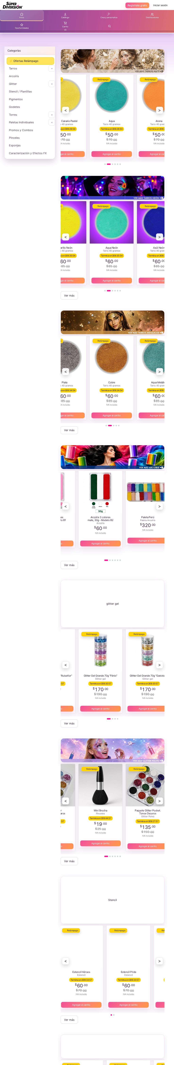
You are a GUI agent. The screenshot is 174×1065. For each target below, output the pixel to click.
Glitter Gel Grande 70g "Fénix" (95, 675)
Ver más (69, 295)
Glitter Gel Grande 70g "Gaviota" (143, 675)
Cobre (106, 382)
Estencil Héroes (76, 972)
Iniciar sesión (160, 5)
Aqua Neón (107, 247)
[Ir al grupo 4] (115, 164)
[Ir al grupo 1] (105, 164)
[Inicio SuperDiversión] (12, 5)
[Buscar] (109, 26)
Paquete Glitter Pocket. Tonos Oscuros (143, 812)
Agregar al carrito (107, 154)
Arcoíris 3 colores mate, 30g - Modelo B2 (95, 519)
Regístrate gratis (137, 5)
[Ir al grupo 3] (112, 164)
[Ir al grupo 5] (117, 164)
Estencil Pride (123, 972)
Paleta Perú (142, 517)
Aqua (107, 121)
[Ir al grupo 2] (109, 164)
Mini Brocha (95, 810)
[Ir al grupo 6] (120, 164)
